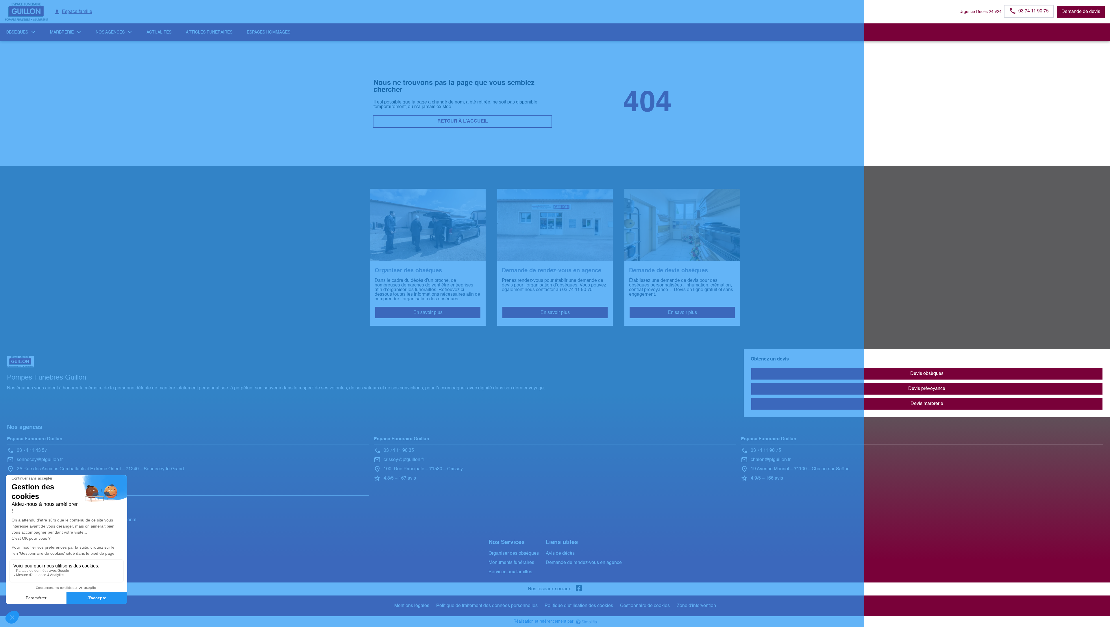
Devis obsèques (927, 373)
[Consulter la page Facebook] (579, 589)
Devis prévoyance (926, 388)
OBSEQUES (17, 32)
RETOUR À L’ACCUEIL (462, 121)
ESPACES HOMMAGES (268, 32)
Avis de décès (560, 553)
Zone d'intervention (696, 606)
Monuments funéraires (511, 563)
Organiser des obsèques (514, 553)
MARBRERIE (62, 32)
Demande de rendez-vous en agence (584, 563)
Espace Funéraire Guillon (34, 439)
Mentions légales (411, 606)
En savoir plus (428, 312)
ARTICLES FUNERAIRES (209, 32)
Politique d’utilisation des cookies (579, 606)
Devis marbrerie (927, 404)
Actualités (159, 32)
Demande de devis (1080, 12)
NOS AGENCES (110, 32)
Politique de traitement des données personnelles (487, 606)
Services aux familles (510, 572)
